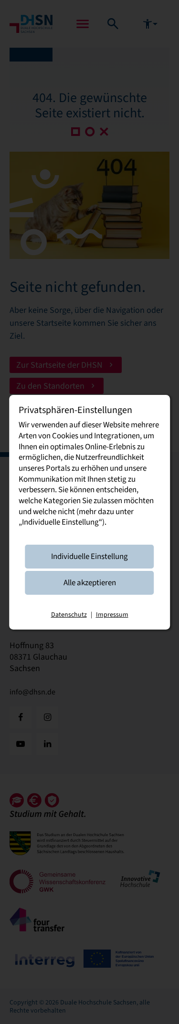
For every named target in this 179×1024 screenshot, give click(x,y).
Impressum (112, 614)
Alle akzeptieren (89, 583)
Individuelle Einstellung (89, 556)
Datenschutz (69, 614)
